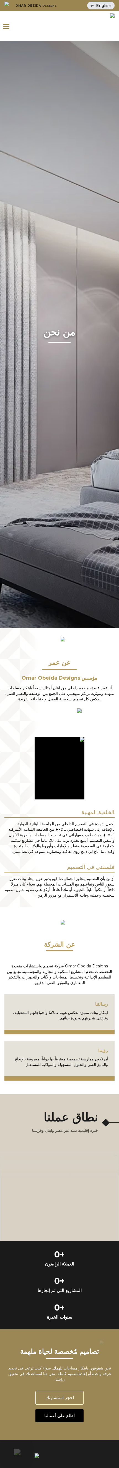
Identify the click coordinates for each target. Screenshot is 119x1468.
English (100, 5)
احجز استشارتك (59, 1397)
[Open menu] (9, 26)
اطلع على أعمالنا (59, 1415)
